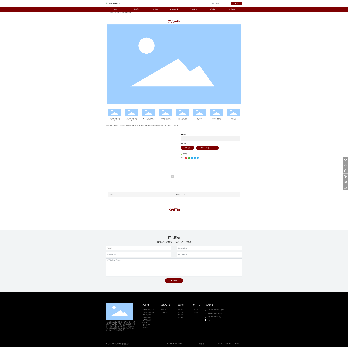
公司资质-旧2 (118, 12)
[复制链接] (198, 158)
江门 (231, 343)
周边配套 (233, 119)
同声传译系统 (216, 119)
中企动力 (227, 343)
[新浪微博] (186, 158)
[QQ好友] (192, 158)
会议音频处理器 (182, 119)
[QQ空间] (195, 158)
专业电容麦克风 (165, 119)
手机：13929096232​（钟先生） (217, 310)
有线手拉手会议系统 (114, 119)
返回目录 (185, 154)
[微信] (189, 158)
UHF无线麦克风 (148, 119)
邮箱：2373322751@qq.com (216, 317)
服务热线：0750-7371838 (215, 313)
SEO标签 (236, 343)
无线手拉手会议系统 (131, 119)
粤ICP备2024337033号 (174, 343)
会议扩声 (199, 119)
